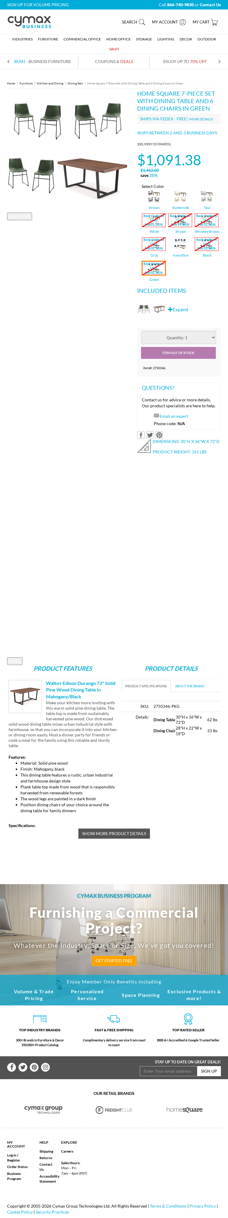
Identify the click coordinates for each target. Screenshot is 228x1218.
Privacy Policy (202, 1205)
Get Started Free (114, 960)
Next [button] (15, 661)
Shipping (46, 1151)
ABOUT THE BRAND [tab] (189, 686)
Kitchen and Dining (50, 83)
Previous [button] (20, 216)
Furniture (26, 83)
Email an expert (174, 416)
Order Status (17, 1166)
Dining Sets (75, 83)
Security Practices (52, 1211)
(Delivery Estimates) (154, 144)
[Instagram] (45, 1067)
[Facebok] (11, 1067)
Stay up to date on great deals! (188, 1062)
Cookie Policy (20, 1211)
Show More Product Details (114, 833)
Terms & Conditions (168, 1205)
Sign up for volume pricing (38, 4)
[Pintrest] (34, 1067)
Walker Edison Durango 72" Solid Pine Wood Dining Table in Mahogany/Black (80, 690)
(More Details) (201, 119)
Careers (67, 1151)
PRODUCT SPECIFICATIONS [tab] (146, 686)
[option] (67, 150)
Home (11, 83)
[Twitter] (22, 1067)
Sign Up (209, 1071)
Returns (45, 1158)
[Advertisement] (171, 786)
